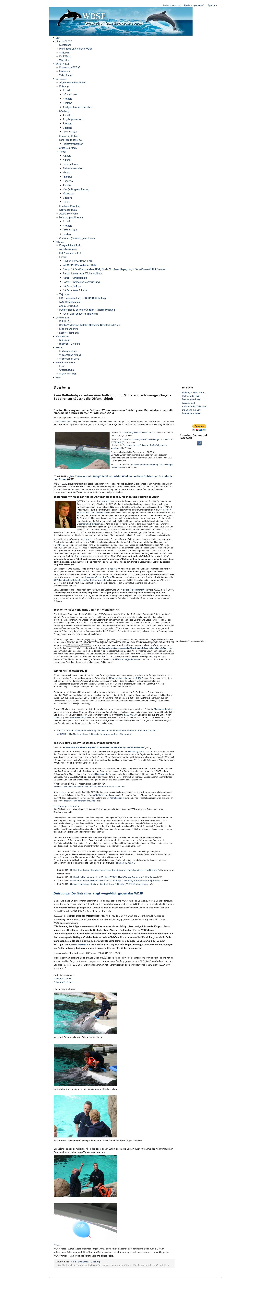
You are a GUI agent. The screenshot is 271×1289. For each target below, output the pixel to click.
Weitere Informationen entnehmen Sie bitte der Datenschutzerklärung (130, 648)
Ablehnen (85, 644)
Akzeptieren (72, 644)
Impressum (167, 648)
